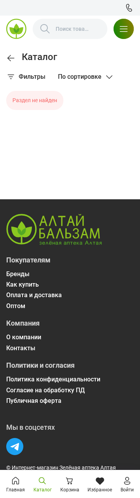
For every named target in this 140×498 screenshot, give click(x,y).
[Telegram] (14, 446)
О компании (23, 337)
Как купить (22, 284)
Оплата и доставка (34, 295)
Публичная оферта (33, 400)
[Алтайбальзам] (16, 29)
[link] (11, 58)
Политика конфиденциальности (53, 379)
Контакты (20, 348)
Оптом (15, 306)
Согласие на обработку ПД (45, 390)
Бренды (18, 274)
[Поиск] (45, 29)
